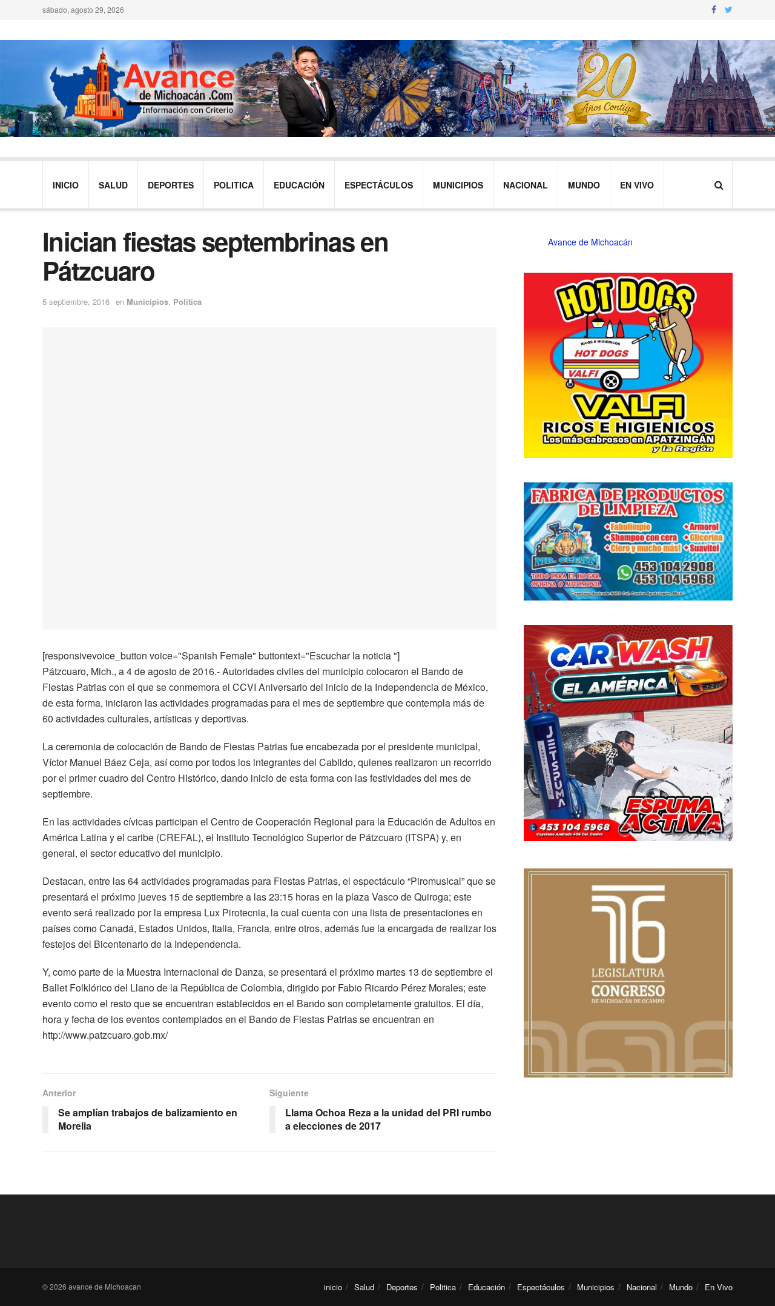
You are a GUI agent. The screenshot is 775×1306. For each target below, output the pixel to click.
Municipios (458, 185)
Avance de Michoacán (590, 242)
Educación (299, 185)
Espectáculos (379, 185)
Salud (113, 185)
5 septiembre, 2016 (76, 301)
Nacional (525, 185)
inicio (66, 185)
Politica (234, 185)
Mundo (584, 185)
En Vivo (637, 185)
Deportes (171, 185)
